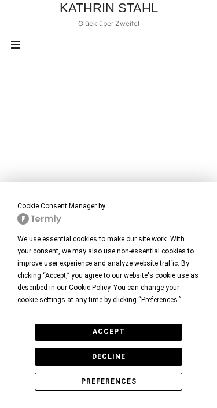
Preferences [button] (159, 300)
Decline (109, 356)
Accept (109, 332)
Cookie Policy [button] (89, 288)
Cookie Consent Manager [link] (57, 206)
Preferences (109, 381)
